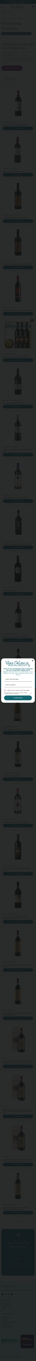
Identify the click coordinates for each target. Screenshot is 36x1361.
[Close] (32, 660)
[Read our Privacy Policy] (31, 693)
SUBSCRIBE (18, 698)
